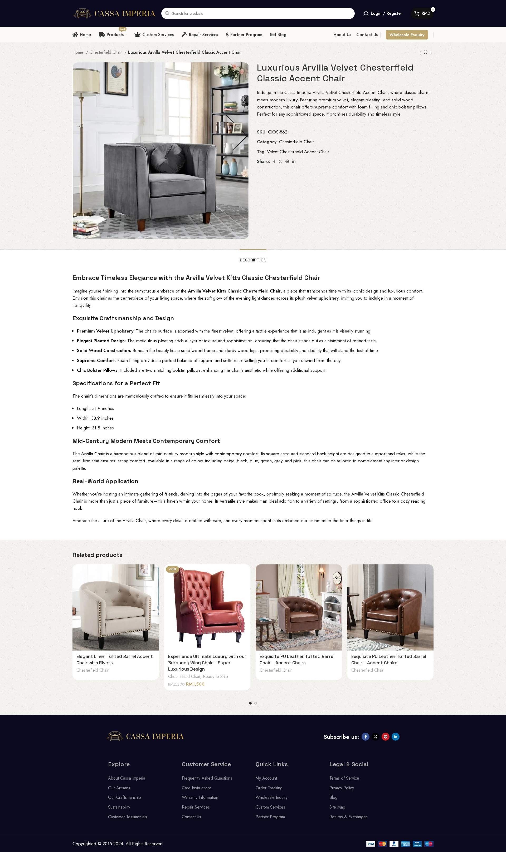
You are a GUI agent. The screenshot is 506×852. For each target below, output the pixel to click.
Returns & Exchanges (348, 817)
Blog (333, 797)
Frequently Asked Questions (207, 778)
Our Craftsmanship (124, 797)
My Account (266, 778)
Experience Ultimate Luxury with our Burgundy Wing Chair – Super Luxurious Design (207, 662)
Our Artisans (119, 788)
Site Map (337, 807)
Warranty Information (200, 797)
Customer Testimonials (127, 817)
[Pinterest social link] (287, 161)
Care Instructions (197, 788)
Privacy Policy (341, 788)
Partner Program (270, 817)
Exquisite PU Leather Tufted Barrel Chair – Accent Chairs (297, 659)
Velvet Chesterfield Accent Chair (298, 151)
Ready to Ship (215, 677)
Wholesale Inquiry (272, 797)
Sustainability (119, 807)
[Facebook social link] (274, 161)
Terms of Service (344, 778)
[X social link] (280, 161)
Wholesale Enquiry (407, 35)
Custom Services (270, 807)
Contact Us (191, 817)
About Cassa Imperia (126, 778)
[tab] (253, 257)
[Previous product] (420, 52)
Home (78, 52)
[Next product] (431, 52)
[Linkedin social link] (294, 161)
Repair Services (196, 807)
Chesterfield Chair (106, 52)
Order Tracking (269, 788)
